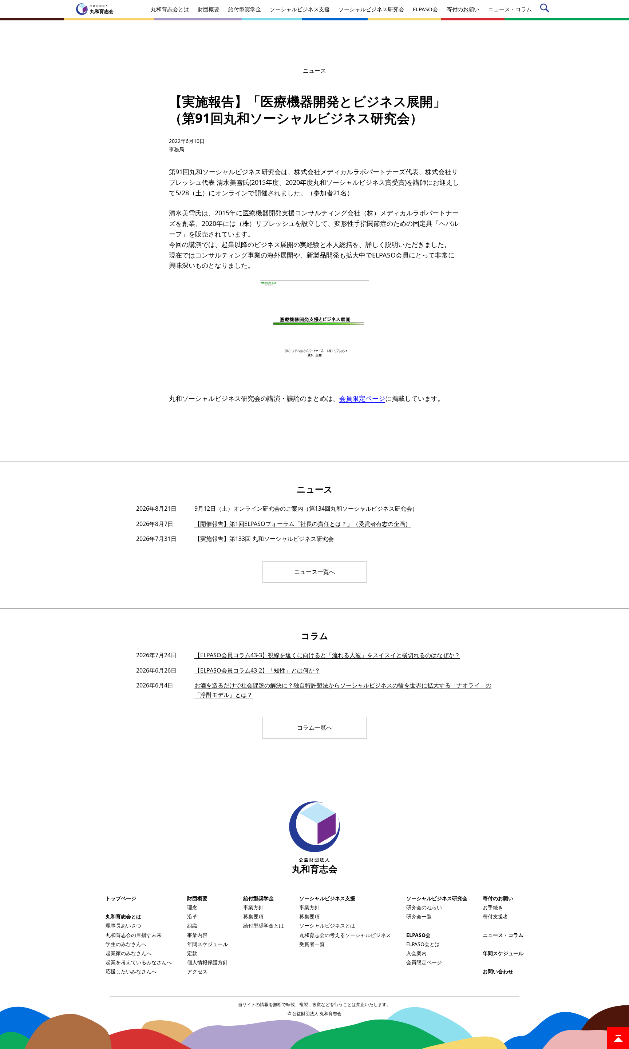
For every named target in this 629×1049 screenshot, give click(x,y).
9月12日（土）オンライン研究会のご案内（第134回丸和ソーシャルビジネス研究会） (306, 508)
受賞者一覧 (312, 944)
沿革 (192, 916)
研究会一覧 (419, 916)
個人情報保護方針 (207, 962)
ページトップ (618, 1038)
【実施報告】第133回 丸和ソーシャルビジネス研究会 (264, 539)
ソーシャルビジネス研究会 (436, 898)
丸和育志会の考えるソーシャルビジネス (345, 935)
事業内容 (197, 935)
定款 (192, 953)
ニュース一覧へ (314, 572)
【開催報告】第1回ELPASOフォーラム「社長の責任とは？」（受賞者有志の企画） (302, 524)
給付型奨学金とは (263, 925)
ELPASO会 (418, 935)
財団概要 (197, 898)
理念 (192, 907)
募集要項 (253, 916)
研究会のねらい (424, 907)
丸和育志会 (314, 865)
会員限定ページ (362, 398)
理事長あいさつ (123, 925)
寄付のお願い (498, 898)
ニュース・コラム (503, 935)
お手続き (493, 907)
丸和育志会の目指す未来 (134, 935)
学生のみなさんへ (126, 944)
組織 (192, 925)
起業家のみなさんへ (128, 953)
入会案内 (416, 953)
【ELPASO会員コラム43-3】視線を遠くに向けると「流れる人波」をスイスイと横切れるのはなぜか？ (327, 655)
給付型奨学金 (258, 898)
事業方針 (253, 907)
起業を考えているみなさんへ (139, 962)
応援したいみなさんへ (131, 971)
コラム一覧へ (314, 727)
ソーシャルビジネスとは (327, 925)
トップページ (121, 898)
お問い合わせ (498, 971)
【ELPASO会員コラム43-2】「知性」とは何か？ (257, 670)
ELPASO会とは (423, 944)
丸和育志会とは (123, 916)
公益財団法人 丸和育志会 (316, 1013)
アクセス (197, 971)
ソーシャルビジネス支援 (327, 898)
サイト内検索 (546, 9)
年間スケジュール (207, 944)
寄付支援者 (495, 916)
